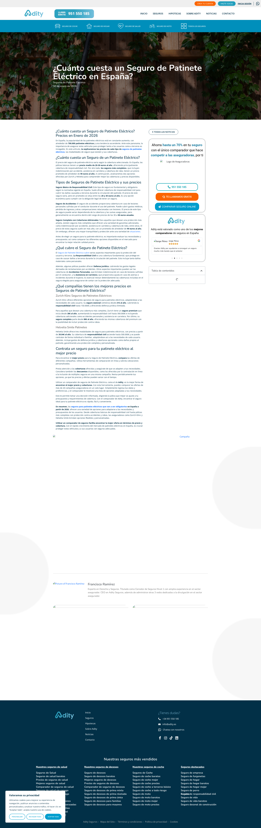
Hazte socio (227, 3)
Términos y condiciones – (131, 821)
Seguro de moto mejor (145, 801)
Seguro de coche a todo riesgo (150, 790)
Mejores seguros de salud (50, 783)
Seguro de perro (190, 790)
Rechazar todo (35, 817)
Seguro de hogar (190, 779)
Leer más (69, 639)
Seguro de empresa (192, 772)
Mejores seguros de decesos (100, 779)
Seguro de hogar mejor (194, 786)
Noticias (211, 13)
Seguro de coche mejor (145, 779)
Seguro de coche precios (146, 783)
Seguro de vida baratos (194, 801)
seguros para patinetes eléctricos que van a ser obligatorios (99, 406)
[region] (35, 807)
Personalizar (17, 817)
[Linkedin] (176, 738)
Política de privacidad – (157, 821)
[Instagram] (165, 738)
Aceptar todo (53, 817)
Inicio (143, 13)
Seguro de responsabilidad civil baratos (198, 794)
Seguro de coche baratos (146, 776)
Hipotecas (175, 13)
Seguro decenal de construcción (198, 804)
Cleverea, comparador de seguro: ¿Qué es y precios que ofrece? (90, 621)
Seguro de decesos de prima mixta (103, 790)
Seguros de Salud (46, 772)
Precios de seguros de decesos (101, 783)
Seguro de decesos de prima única (103, 797)
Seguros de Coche (143, 772)
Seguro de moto (142, 794)
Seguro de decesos (95, 772)
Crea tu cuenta (205, 3)
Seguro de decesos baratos (99, 776)
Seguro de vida (189, 797)
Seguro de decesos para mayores (103, 804)
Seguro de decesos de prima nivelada (105, 794)
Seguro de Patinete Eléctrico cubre (73, 252)
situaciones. (135, 231)
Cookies (174, 821)
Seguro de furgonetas (193, 776)
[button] (153, 246)
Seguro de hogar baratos (195, 783)
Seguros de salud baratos (50, 776)
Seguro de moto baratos (146, 797)
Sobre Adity (193, 13)
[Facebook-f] (160, 738)
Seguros (158, 13)
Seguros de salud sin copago (52, 790)
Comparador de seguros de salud (55, 786)
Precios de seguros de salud (52, 779)
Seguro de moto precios (146, 804)
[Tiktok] (171, 738)
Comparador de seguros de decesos (104, 786)
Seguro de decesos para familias (102, 801)
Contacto (228, 13)
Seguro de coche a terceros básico (152, 786)
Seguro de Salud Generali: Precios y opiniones (166, 618)
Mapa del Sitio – (108, 821)
